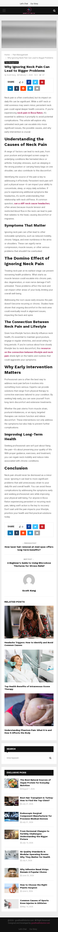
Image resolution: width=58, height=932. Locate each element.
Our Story (34, 4)
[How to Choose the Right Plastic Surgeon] (11, 888)
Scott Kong (11, 75)
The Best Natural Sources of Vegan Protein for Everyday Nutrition (35, 782)
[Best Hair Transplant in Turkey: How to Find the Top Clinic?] (11, 801)
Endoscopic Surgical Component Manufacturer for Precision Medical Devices (36, 816)
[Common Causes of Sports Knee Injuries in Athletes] (11, 903)
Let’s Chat (24, 4)
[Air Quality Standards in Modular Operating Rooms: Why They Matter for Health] (11, 855)
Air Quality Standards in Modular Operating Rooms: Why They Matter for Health (35, 854)
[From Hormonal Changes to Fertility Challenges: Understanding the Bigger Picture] (11, 834)
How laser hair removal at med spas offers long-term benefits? (29, 548)
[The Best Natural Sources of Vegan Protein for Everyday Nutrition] (11, 783)
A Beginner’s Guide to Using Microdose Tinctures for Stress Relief (29, 564)
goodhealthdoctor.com (40, 923)
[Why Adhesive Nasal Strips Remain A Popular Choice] (11, 872)
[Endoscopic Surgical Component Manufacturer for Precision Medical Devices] (11, 816)
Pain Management (11, 62)
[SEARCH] (50, 758)
